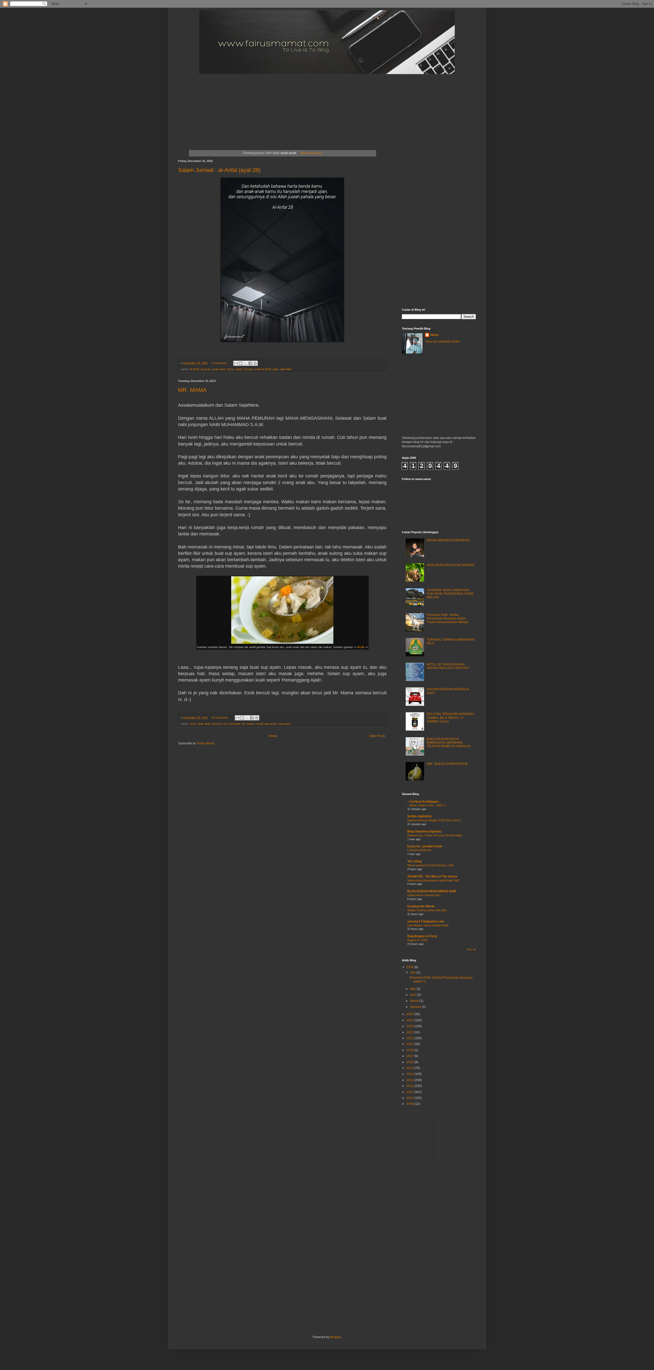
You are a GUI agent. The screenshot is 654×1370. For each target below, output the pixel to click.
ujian (275, 369)
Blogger (335, 1337)
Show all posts (310, 153)
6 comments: (219, 363)
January (416, 1007)
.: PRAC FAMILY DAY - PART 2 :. (427, 805)
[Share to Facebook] (250, 363)
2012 (410, 1086)
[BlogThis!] (240, 363)
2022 (410, 1032)
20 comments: (220, 717)
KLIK (361, 647)
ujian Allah (286, 369)
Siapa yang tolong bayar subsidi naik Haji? (433, 880)
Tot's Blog (414, 861)
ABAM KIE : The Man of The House (432, 876)
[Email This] (235, 363)
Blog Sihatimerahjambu (424, 831)
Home (273, 736)
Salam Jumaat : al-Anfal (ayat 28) (219, 170)
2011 (410, 1092)
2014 (410, 1074)
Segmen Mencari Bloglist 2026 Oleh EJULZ (434, 820)
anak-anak (219, 369)
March (414, 1001)
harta (230, 369)
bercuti (216, 723)
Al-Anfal (194, 369)
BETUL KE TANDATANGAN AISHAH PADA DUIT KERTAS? (448, 666)
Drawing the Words (421, 906)
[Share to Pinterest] (255, 363)
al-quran (206, 369)
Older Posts (377, 736)
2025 (410, 1014)
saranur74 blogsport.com (425, 921)
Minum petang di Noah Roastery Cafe (430, 865)
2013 (410, 1080)
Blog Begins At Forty (422, 936)
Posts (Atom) (206, 743)
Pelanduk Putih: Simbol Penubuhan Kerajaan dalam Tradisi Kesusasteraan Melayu (448, 618)
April (413, 995)
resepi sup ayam (266, 723)
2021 (410, 1038)
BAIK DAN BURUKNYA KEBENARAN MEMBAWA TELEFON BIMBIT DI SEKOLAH (449, 742)
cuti (224, 723)
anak (193, 723)
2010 (410, 1098)
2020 (410, 1044)
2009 (410, 1104)
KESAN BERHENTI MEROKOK (448, 540)
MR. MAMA (192, 390)
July (413, 972)
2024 (410, 1020)
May (413, 989)
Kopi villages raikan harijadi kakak (428, 925)
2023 (410, 1026)
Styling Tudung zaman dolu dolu (427, 910)
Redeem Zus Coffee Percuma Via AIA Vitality (434, 835)
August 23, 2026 (417, 940)
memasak (234, 723)
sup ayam (284, 723)
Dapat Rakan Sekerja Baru (423, 895)
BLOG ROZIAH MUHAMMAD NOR (431, 891)
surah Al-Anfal (262, 369)
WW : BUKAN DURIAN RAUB (447, 764)
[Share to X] (245, 363)
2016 (410, 1062)
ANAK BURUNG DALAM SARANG (451, 565)
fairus (434, 335)
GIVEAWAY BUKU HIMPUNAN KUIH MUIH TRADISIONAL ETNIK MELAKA (450, 593)
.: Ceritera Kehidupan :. (424, 801)
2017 (410, 1056)
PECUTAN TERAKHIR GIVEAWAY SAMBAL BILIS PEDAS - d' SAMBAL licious (450, 717)
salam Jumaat (243, 369)
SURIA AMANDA (419, 816)
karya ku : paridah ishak (424, 846)
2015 (410, 1068)
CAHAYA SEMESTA (419, 850)
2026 (410, 967)
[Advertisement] (302, 106)
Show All (471, 949)
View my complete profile (442, 341)
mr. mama (248, 723)
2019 (410, 1050)
